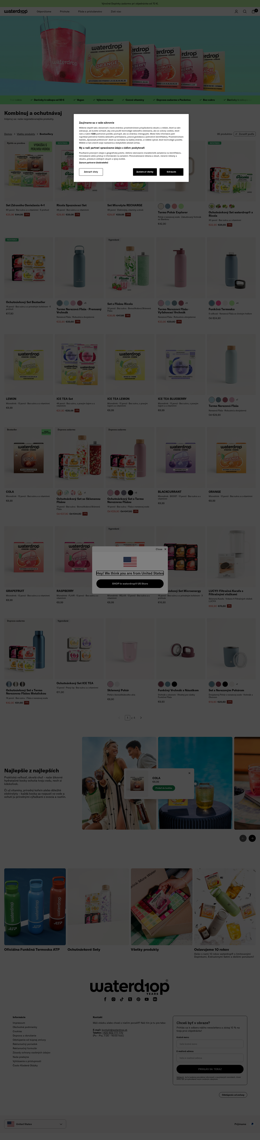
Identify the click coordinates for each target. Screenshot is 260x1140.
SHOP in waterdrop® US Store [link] (130, 583)
